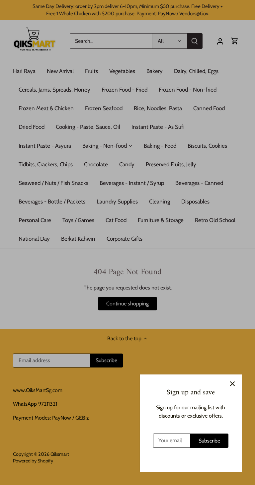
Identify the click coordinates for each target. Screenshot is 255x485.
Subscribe (209, 441)
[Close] (232, 383)
